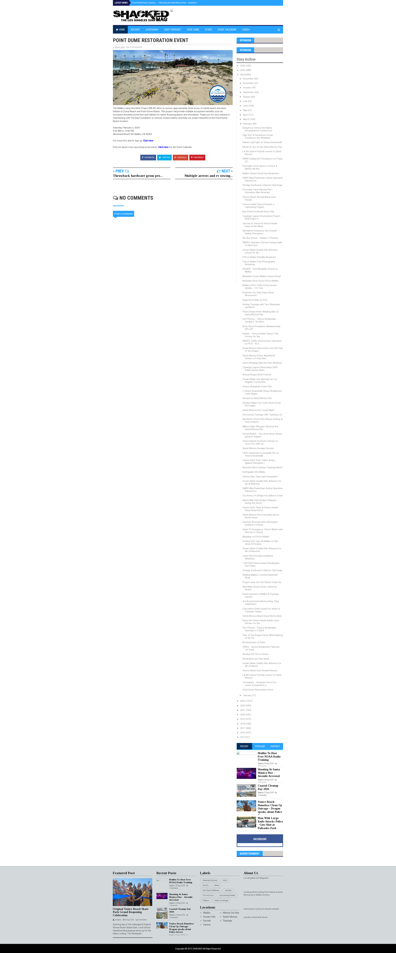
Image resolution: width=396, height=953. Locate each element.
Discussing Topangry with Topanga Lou (262, 414)
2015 (243, 737)
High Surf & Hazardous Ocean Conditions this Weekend (258, 136)
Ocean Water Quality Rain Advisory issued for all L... (260, 251)
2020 (243, 714)
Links (245, 29)
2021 (243, 710)
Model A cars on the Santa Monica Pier (262, 147)
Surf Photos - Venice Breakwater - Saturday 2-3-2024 (260, 629)
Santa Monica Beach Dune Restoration (262, 616)
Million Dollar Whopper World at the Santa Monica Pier (260, 428)
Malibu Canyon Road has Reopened (260, 173)
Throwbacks (208, 895)
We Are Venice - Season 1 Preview (260, 238)
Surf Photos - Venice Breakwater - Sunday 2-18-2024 (260, 320)
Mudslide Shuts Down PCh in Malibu (261, 280)
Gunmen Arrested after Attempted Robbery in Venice (260, 523)
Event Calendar (227, 29)
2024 (243, 74)
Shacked (198, 948)
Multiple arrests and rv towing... (209, 176)
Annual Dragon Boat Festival (257, 374)
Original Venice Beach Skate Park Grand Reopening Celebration (130, 912)
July (245, 101)
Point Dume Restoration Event (258, 689)
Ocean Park (209, 916)
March (246, 119)
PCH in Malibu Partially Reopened (259, 257)
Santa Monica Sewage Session (258, 448)
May (245, 110)
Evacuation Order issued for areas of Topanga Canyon (261, 610)
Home (121, 29)
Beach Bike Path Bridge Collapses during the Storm (260, 501)
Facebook (149, 157)
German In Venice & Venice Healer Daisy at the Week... (260, 225)
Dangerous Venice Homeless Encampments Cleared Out (257, 129)
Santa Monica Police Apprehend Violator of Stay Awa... (259, 357)
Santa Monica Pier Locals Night (258, 410)
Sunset (207, 920)
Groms (205, 885)
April (245, 114)
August (247, 96)
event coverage (221, 900)
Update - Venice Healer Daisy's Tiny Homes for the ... (260, 335)
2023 (243, 701)
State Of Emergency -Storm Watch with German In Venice (263, 531)
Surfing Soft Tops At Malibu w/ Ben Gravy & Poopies (260, 542)
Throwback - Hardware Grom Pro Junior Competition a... (259, 684)
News (216, 885)
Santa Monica (230, 916)
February (247, 123)
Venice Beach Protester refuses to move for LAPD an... (260, 442)
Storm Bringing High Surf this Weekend (262, 362)
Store (208, 29)
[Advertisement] (175, 309)
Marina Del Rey (231, 912)
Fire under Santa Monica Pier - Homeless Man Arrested (258, 191)
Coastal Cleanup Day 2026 (268, 787)
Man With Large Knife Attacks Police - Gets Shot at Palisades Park (270, 823)
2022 (243, 705)
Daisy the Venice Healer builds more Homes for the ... (261, 622)
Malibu (206, 912)
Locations (151, 29)
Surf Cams (193, 29)
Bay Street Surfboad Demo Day (258, 211)
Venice (207, 924)
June (246, 105)
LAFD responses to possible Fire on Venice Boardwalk (261, 454)
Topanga (227, 920)
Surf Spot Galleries (210, 890)
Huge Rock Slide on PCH (255, 300)
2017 (243, 728)
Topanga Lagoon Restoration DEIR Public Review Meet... (260, 368)
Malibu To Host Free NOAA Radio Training (136, 3)
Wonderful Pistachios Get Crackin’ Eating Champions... (260, 232)
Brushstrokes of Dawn (254, 642)
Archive (135, 29)
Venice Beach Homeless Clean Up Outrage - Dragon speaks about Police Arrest (270, 808)
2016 (243, 732)
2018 (243, 723)
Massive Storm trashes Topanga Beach (263, 467)
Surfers (228, 890)
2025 (243, 70)
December (248, 78)
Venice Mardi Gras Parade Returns (260, 670)
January (247, 695)
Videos (205, 900)
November (248, 83)
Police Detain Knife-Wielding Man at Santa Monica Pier (260, 313)
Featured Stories (209, 880)
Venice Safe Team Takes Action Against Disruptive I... (259, 461)
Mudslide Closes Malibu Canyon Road (262, 276)
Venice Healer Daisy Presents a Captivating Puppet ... (258, 205)
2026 (243, 65)
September (249, 92)
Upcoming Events (227, 895)
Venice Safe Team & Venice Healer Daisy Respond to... (260, 509)
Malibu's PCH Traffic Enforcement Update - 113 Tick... (260, 286)
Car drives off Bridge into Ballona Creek (263, 495)
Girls (225, 880)
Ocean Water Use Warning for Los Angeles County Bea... (260, 380)
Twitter (166, 157)
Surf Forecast (172, 29)
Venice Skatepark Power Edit (257, 386)
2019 (243, 719)
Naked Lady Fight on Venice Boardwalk (262, 142)
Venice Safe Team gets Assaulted (260, 476)
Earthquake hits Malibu (254, 472)
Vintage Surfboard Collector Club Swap (262, 185)
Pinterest (198, 157)
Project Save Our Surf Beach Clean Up (262, 582)
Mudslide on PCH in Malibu (256, 536)
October (247, 87)
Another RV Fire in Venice (256, 654)
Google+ (182, 157)
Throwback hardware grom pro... (137, 176)
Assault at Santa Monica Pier (257, 398)
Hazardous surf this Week (256, 658)
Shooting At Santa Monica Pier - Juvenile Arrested (180, 3)
